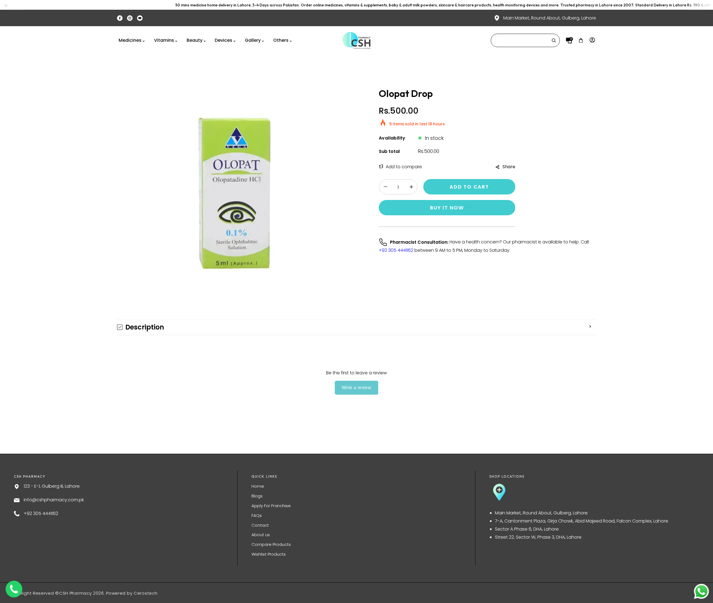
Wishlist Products (268, 554)
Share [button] (508, 166)
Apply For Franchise (271, 506)
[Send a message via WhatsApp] (701, 591)
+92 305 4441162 (396, 250)
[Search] (553, 40)
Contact (260, 525)
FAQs (256, 515)
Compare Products (271, 544)
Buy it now (447, 207)
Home (257, 486)
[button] (581, 40)
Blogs (257, 496)
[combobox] (525, 40)
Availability (392, 138)
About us (260, 535)
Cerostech (145, 593)
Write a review (357, 387)
